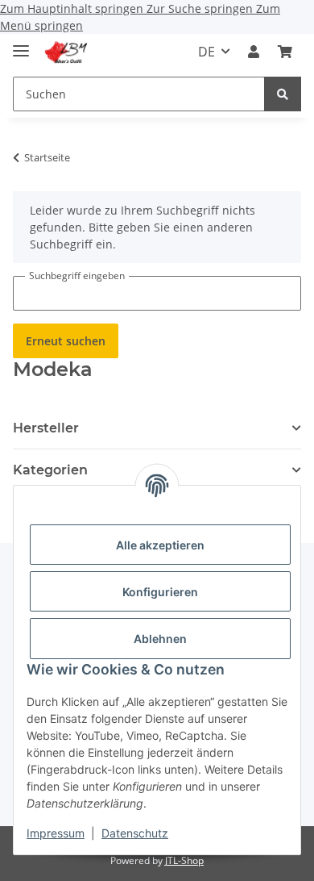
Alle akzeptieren (160, 545)
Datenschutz (134, 833)
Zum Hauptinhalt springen (73, 8)
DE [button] (206, 52)
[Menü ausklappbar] (21, 44)
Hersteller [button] (46, 428)
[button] (253, 51)
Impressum (56, 833)
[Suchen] (282, 94)
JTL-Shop (184, 860)
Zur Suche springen (201, 8)
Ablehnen (160, 638)
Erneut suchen (65, 341)
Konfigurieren (160, 592)
